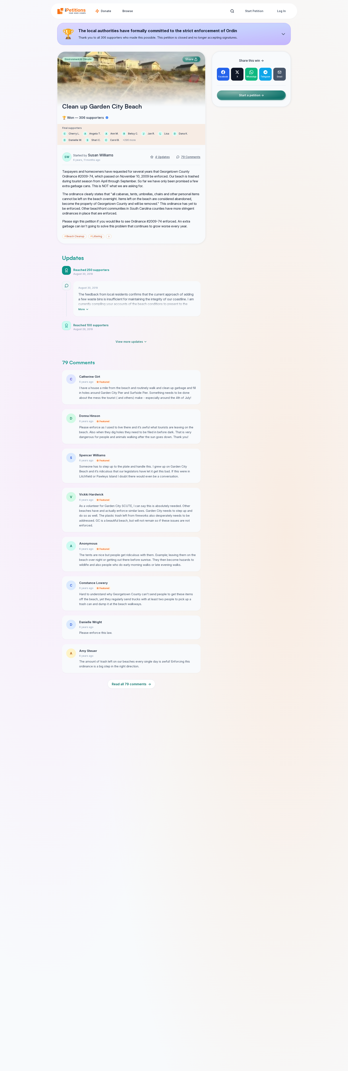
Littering (96, 236)
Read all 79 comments (131, 684)
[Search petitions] (232, 11)
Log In (281, 11)
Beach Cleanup (74, 236)
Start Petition (254, 11)
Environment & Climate (78, 59)
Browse (127, 11)
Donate (106, 11)
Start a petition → (251, 95)
